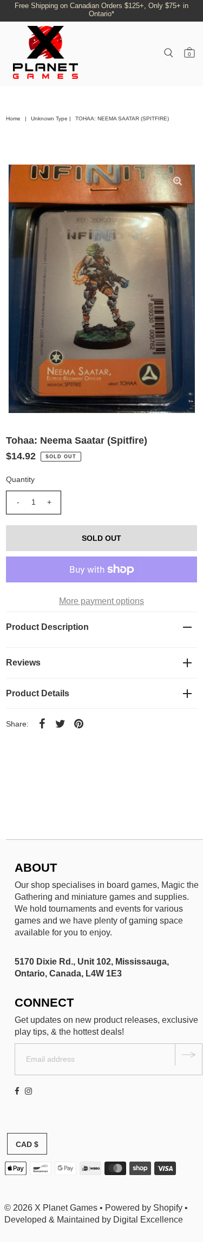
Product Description (47, 627)
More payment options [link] (101, 601)
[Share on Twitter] (60, 723)
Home (13, 118)
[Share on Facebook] (42, 723)
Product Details (37, 693)
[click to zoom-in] (177, 181)
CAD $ (27, 1144)
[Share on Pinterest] (78, 723)
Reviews (23, 662)
